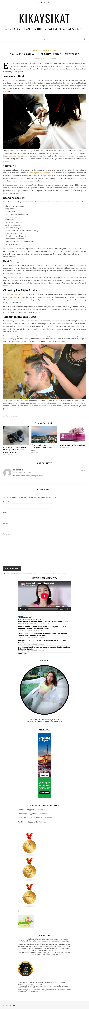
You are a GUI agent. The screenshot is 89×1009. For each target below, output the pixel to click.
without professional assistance (41, 173)
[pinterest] (48, 2)
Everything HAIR (48, 50)
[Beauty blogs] (44, 870)
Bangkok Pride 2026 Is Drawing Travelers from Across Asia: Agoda (42, 641)
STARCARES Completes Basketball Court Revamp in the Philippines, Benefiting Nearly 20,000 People (43, 983)
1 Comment (51, 58)
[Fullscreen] (68, 609)
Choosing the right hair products (15, 294)
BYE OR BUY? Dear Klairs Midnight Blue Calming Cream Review (14, 449)
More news (22, 653)
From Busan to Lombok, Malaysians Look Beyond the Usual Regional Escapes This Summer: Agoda (42, 627)
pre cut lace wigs (13, 156)
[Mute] (65, 609)
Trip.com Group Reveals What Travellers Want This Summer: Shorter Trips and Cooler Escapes (43, 634)
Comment (7, 534)
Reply (83, 470)
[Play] (20, 609)
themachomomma (13, 416)
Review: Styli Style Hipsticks (72, 445)
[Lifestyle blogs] (44, 896)
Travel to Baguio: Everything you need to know (41, 447)
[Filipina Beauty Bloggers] (44, 845)
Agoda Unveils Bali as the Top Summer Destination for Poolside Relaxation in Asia (44, 648)
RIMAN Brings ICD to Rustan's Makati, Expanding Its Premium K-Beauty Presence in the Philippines (44, 991)
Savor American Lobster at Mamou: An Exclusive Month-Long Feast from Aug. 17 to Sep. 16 (43, 987)
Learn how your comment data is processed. (49, 574)
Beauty (36, 50)
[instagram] (45, 2)
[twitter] (42, 2)
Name (6, 502)
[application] (44, 596)
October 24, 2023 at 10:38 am (22, 472)
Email (5, 512)
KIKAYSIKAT (44, 18)
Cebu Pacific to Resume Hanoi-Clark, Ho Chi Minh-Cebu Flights (43, 622)
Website (6, 523)
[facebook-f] (39, 2)
